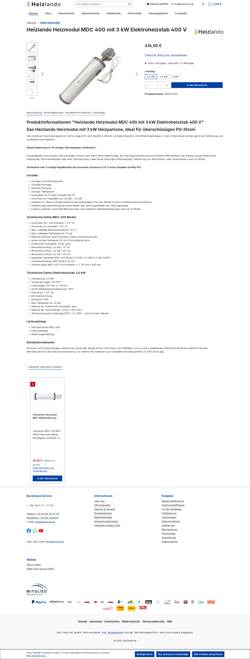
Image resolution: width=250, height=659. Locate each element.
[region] (83, 74)
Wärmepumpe (169, 529)
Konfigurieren (144, 654)
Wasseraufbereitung (173, 501)
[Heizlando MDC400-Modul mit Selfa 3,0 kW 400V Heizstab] (89, 74)
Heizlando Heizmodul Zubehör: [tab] (45, 366)
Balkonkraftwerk (171, 521)
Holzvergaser (169, 517)
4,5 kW (164, 76)
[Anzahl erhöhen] (167, 85)
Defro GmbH (34, 564)
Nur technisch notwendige (173, 654)
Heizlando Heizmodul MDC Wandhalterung (45, 416)
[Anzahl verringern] (148, 85)
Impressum (96, 621)
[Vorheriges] (42, 74)
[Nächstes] (137, 74)
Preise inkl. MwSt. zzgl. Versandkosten (166, 55)
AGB (169, 621)
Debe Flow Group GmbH (40, 568)
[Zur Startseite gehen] (44, 4)
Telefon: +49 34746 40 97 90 (43, 513)
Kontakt (82, 621)
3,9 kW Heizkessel (172, 509)
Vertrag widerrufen (153, 621)
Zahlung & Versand (104, 509)
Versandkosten (115, 632)
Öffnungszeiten (102, 505)
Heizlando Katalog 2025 (107, 525)
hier (162, 351)
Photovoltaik (168, 533)
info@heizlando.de (45, 521)
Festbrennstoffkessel (173, 505)
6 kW (175, 76)
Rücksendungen (103, 513)
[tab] (34, 112)
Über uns (99, 501)
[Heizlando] (208, 32)
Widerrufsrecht (131, 621)
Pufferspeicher (170, 541)
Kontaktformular (55, 541)
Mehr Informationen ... (37, 656)
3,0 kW (151, 76)
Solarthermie (169, 537)
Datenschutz (112, 621)
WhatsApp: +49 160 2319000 (42, 517)
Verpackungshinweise (106, 521)
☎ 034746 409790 (157, 4)
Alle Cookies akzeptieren (208, 654)
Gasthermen (168, 525)
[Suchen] (129, 4)
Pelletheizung (169, 513)
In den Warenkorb (197, 85)
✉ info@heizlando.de (182, 4)
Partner (31, 559)
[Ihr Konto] (203, 4)
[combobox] (100, 4)
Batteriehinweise (103, 517)
